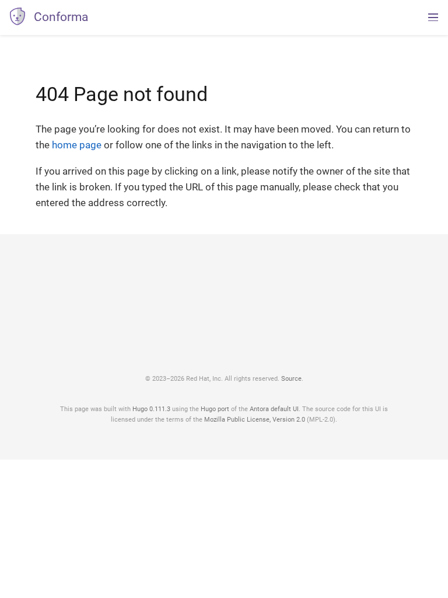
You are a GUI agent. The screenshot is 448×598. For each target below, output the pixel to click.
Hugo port (215, 409)
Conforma (61, 17)
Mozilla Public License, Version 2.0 (254, 419)
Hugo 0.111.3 (151, 409)
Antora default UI (274, 409)
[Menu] (433, 17)
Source (291, 378)
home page (77, 145)
